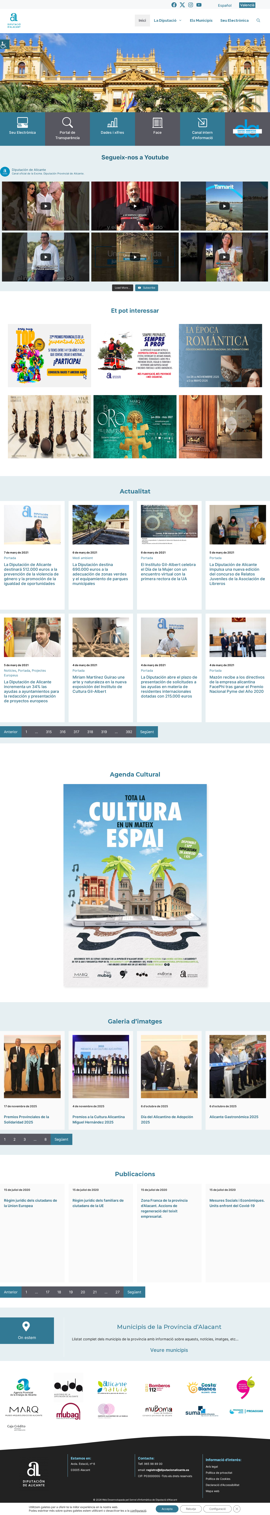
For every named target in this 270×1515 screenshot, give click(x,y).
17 (47, 1292)
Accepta (167, 1508)
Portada (10, 558)
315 (49, 732)
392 (129, 732)
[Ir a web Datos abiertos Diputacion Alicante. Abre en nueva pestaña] (247, 129)
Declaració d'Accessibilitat (222, 1485)
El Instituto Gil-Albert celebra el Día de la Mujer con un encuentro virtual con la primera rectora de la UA (168, 571)
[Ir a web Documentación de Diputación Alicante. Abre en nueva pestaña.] (112, 129)
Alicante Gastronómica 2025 (234, 1117)
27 (117, 1292)
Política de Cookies (218, 1478)
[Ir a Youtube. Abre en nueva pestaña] (199, 4)
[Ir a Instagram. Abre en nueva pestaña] (190, 4)
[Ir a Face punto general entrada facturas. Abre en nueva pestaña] (157, 129)
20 (83, 1292)
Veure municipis (169, 1350)
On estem (27, 1337)
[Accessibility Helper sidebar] (4, 44)
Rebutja (191, 1508)
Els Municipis (201, 20)
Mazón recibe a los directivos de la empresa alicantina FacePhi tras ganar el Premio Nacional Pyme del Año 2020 (237, 684)
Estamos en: (81, 1458)
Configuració (217, 1508)
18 (59, 1292)
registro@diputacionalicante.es (167, 1470)
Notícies (10, 670)
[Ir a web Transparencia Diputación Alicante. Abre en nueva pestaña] (67, 129)
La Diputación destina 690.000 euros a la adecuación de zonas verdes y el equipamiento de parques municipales (100, 574)
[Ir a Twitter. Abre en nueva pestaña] (182, 4)
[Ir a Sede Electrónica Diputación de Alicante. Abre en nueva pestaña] (22, 129)
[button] (258, 20)
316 (63, 732)
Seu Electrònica (234, 20)
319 (104, 732)
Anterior (11, 732)
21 (95, 1292)
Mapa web (212, 1491)
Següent (147, 732)
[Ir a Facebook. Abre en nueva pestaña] (174, 4)
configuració (138, 1510)
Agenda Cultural (135, 774)
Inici (142, 20)
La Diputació (165, 20)
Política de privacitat (219, 1472)
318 (90, 732)
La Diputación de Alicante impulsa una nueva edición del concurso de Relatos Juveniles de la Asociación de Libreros (237, 574)
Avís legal (212, 1466)
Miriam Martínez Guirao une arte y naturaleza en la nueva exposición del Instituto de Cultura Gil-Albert (100, 684)
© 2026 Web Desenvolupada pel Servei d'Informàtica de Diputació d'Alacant (135, 1499)
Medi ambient (83, 558)
